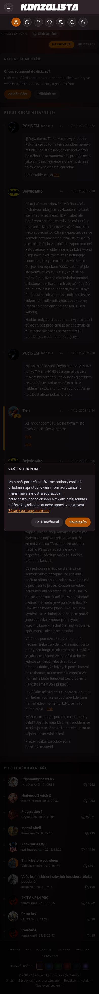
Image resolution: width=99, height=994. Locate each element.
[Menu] (8, 7)
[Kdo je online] (60, 22)
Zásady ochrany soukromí (28, 511)
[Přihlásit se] (16, 22)
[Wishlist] (49, 22)
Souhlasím (78, 522)
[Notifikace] (38, 22)
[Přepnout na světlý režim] (83, 22)
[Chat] (27, 22)
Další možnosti (47, 522)
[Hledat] (71, 22)
